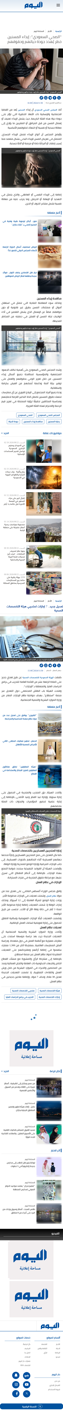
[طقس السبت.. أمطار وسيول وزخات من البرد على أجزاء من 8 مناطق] (49, 1213)
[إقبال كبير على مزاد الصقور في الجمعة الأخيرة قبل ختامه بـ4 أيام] (44, 504)
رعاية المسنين (54, 421)
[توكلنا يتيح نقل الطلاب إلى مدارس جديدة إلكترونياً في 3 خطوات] (49, 1167)
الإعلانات (27, 1357)
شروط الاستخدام (54, 1389)
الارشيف (27, 1348)
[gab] (26, 1375)
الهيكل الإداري (54, 1385)
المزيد (6, 433)
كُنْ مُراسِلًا (26, 1344)
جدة (47, 102)
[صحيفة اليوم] (33, 5)
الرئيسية (58, 31)
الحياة (58, 1348)
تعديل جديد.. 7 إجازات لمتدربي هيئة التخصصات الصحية (35, 608)
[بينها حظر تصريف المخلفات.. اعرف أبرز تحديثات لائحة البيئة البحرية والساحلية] (44, 557)
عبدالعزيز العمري (55, 102)
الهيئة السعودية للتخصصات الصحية (39, 677)
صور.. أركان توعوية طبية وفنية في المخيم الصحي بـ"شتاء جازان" (20, 222)
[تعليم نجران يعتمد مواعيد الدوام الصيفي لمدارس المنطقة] (49, 1190)
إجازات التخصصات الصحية (49, 997)
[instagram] (15, 1384)
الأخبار (50, 31)
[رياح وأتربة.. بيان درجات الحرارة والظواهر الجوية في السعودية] (44, 477)
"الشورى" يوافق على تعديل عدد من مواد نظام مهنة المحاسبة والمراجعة (20, 717)
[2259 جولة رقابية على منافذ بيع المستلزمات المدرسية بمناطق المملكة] (44, 583)
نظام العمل (51, 896)
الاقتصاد (44, 1344)
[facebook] (54, 98)
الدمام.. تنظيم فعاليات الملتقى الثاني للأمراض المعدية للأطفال (20, 742)
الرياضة (57, 1352)
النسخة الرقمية (29, 1406)
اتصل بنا (27, 1352)
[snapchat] (15, 1375)
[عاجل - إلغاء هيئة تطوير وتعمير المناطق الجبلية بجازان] (49, 1111)
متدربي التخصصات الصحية (23, 991)
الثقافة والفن (42, 1348)
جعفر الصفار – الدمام (54, 670)
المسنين (21, 110)
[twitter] (59, 98)
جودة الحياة (13, 421)
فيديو (58, 1357)
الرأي (45, 1352)
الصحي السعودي (25, 415)
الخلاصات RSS (25, 1365)
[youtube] (26, 1384)
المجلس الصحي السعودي (46, 110)
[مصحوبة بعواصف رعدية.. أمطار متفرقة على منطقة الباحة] (44, 530)
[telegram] (50, 98)
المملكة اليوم (39, 31)
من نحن (57, 1381)
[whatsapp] (46, 98)
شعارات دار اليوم (24, 1361)
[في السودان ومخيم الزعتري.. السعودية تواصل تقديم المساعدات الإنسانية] (44, 451)
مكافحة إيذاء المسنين (33, 421)
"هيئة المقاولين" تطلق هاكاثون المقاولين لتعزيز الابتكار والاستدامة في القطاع (20, 770)
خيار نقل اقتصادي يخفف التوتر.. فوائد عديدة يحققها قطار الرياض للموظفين (20, 274)
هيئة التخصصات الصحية (50, 991)
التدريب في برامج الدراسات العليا (20, 997)
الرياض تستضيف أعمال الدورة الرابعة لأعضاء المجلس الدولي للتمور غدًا (20, 248)
